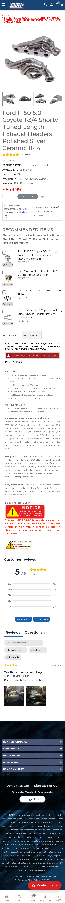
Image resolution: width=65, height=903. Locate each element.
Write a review (41, 619)
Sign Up (32, 799)
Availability (10, 169)
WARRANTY (9, 178)
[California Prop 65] (18, 544)
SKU (4, 160)
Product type (11, 165)
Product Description (11, 335)
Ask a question (23, 619)
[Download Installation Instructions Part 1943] (32, 355)
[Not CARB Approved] (25, 511)
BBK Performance (25, 183)
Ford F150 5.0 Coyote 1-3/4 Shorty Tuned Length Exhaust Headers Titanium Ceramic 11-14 (37, 255)
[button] (32, 584)
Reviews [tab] (14, 632)
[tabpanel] (32, 674)
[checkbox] (13, 657)
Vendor (7, 183)
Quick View (8, 264)
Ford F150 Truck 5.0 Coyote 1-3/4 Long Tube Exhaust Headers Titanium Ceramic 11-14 (40, 314)
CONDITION (9, 174)
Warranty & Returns (31, 335)
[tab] (34, 633)
